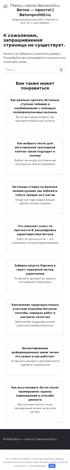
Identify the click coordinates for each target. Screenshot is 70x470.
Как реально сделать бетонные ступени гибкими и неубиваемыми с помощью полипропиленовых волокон (35, 106)
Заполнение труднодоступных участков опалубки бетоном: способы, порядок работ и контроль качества (35, 311)
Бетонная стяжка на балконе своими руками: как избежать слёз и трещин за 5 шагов (35, 190)
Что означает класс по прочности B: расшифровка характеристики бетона (35, 230)
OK (52, 465)
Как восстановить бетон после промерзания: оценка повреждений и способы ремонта (35, 393)
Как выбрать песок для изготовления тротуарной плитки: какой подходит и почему (35, 149)
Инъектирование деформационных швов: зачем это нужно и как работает (35, 352)
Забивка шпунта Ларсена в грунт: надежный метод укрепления (35, 269)
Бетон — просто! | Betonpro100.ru (35, 12)
